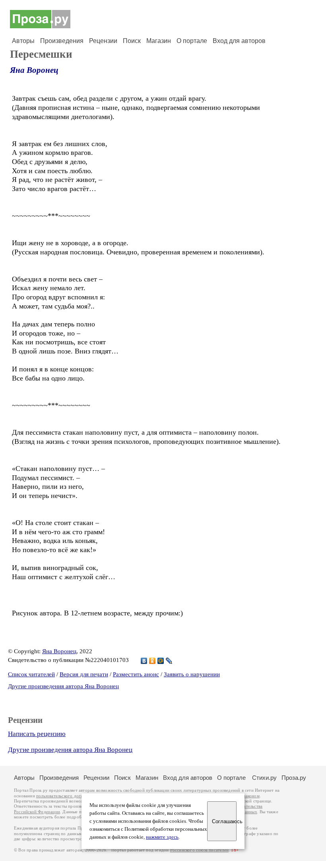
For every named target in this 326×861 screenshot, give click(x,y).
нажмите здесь (162, 837)
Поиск (132, 40)
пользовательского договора (64, 796)
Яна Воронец (34, 70)
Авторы (23, 40)
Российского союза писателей (199, 850)
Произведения (61, 40)
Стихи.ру (264, 777)
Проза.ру (293, 777)
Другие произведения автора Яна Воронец (63, 686)
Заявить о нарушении (192, 674)
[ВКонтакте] (144, 661)
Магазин (158, 40)
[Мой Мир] (161, 661)
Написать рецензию (37, 734)
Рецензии (103, 40)
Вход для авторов (239, 40)
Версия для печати (84, 674)
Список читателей (31, 674)
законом (251, 796)
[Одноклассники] (152, 661)
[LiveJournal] (169, 661)
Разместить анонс (136, 674)
